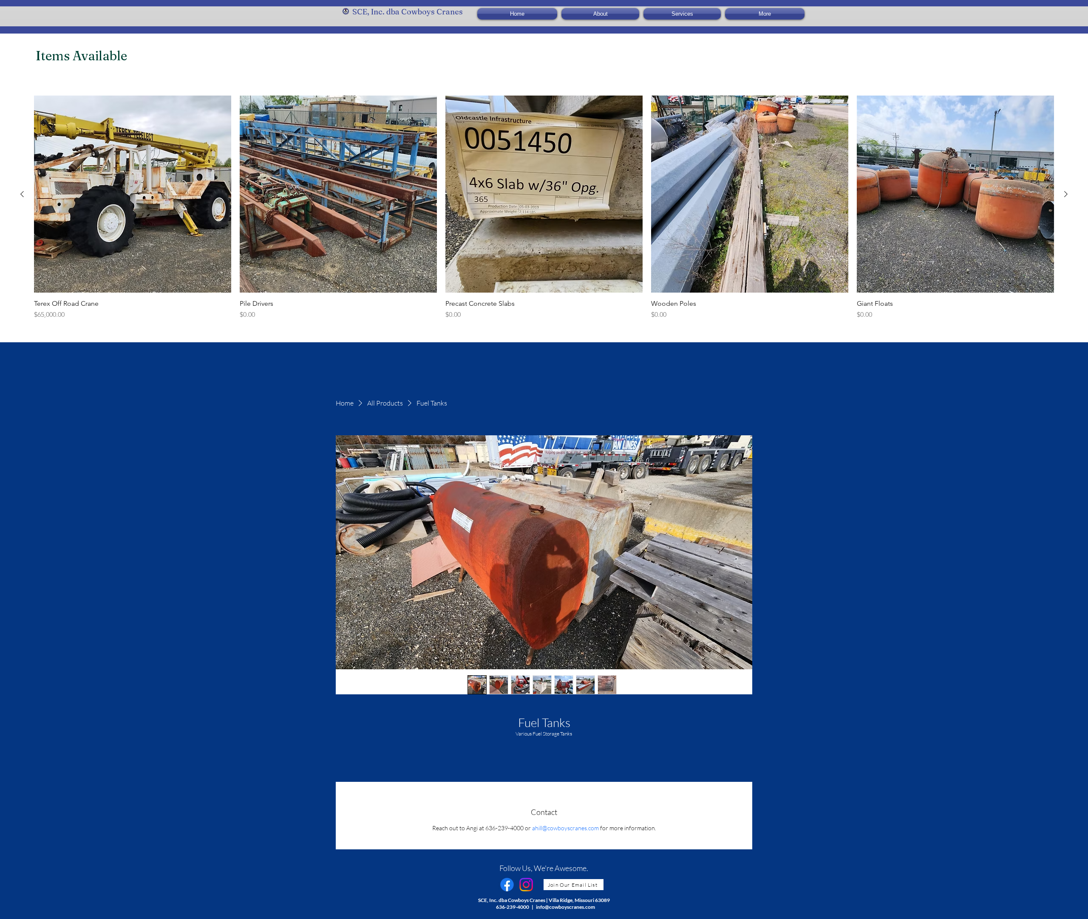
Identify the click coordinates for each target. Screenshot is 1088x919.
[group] (544, 208)
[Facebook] (507, 885)
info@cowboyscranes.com (565, 907)
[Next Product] (1066, 194)
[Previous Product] (22, 194)
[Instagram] (526, 885)
